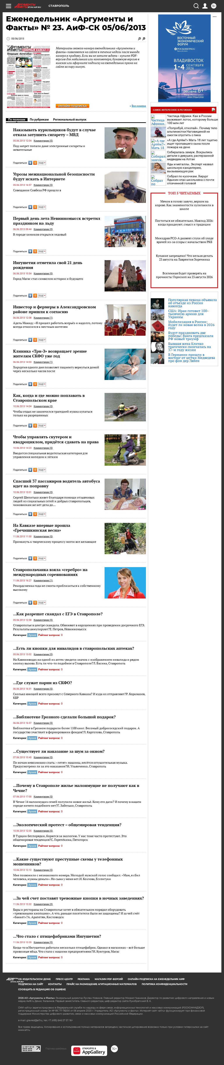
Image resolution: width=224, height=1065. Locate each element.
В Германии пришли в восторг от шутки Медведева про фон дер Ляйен (191, 357)
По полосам (16, 119)
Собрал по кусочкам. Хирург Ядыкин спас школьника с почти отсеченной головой (190, 179)
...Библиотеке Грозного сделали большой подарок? (64, 716)
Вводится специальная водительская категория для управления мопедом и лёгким (50, 455)
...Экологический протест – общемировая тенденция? (67, 824)
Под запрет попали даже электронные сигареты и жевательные (49, 148)
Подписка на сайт (30, 984)
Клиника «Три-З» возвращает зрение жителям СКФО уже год (50, 353)
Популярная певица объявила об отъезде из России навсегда (192, 302)
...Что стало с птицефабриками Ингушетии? (57, 936)
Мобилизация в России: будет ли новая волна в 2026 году (191, 324)
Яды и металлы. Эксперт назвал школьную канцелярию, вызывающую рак (190, 167)
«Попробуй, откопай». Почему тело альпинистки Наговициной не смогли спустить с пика (192, 131)
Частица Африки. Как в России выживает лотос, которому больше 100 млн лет (192, 119)
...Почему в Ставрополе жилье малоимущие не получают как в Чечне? (76, 788)
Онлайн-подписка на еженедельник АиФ (156, 979)
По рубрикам (39, 119)
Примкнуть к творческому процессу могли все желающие (54, 541)
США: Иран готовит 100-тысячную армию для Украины (188, 313)
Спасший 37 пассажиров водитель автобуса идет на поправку (56, 483)
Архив (32, 635)
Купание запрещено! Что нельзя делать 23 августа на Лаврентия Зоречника (184, 257)
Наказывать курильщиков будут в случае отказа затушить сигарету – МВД (54, 132)
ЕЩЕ (41, 163)
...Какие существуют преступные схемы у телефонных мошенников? (68, 861)
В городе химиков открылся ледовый (39, 234)
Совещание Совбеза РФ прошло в (37, 190)
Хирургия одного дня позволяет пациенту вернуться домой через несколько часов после (56, 369)
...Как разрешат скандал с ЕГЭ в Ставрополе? (58, 613)
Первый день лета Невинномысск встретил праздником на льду (56, 221)
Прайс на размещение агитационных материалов (101, 984)
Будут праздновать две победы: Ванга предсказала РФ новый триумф (190, 335)
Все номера (139, 106)
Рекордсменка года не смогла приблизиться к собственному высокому (57, 587)
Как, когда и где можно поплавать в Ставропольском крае (49, 398)
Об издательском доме (34, 979)
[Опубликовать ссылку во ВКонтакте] (30, 163)
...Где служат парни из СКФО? (42, 682)
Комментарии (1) (43, 317)
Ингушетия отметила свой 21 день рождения (47, 265)
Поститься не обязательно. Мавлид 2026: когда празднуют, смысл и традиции (184, 222)
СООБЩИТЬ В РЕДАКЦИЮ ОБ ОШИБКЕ (42, 989)
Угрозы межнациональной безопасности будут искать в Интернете (54, 176)
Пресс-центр (64, 979)
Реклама (84, 979)
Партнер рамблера (56, 1048)
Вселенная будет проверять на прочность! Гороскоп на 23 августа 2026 (184, 275)
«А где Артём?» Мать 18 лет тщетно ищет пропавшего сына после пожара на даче (192, 143)
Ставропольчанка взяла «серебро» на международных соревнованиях (50, 572)
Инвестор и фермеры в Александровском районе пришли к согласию (54, 309)
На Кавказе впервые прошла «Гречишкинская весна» (41, 528)
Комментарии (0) (43, 140)
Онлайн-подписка (72, 106)
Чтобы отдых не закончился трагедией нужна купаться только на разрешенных (52, 413)
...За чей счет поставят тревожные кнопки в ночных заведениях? (78, 898)
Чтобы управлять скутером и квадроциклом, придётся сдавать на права (56, 439)
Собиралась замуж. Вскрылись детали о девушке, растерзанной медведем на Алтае (190, 155)
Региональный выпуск (69, 119)
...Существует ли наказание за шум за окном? (59, 751)
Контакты (54, 984)
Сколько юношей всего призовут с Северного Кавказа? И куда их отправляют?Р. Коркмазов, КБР (79, 696)
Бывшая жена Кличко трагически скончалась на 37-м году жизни (189, 346)
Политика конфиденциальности (164, 984)
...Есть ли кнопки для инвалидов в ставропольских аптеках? (73, 648)
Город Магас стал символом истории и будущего (48, 278)
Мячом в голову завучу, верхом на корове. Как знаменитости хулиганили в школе (184, 205)
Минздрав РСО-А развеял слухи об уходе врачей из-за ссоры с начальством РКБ (184, 240)
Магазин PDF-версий (109, 979)
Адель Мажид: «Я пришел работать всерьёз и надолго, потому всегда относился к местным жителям (57, 325)
